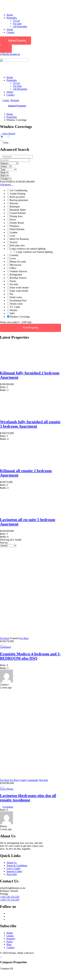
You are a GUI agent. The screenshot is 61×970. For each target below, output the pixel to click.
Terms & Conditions (17, 865)
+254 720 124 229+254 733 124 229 (9, 898)
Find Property (30, 327)
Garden (13, 232)
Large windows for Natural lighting (34, 252)
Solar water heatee (19, 287)
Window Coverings (20, 316)
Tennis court (16, 303)
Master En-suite (18, 261)
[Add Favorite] (1, 644)
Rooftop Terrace (18, 277)
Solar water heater (19, 290)
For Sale (17, 23)
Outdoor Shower (18, 271)
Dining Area (16, 216)
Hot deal (43, 780)
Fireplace (14, 226)
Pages (10, 941)
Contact (10, 32)
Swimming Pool (18, 300)
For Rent (4, 638)
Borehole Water (18, 209)
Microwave (15, 264)
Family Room (17, 222)
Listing (10, 935)
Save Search (8, 133)
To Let (16, 20)
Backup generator (19, 200)
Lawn (13, 258)
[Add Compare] (4, 644)
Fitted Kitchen (17, 229)
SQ (11, 294)
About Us (12, 862)
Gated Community (29, 780)
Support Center (14, 871)
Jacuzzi (13, 242)
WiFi (12, 313)
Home (10, 14)
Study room (16, 297)
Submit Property (17, 40)
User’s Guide (13, 868)
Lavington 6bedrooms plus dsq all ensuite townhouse (28, 797)
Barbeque (15, 206)
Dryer (13, 219)
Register (15, 100)
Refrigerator (16, 274)
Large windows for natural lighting (28, 248)
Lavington (8, 806)
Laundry (14, 255)
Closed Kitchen (18, 213)
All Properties (20, 26)
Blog (9, 944)
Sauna (13, 281)
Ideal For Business (19, 239)
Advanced (5, 184)
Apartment (5, 647)
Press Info (12, 874)
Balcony (14, 203)
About (10, 29)
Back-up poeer (17, 196)
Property (11, 938)
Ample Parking (17, 193)
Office (13, 268)
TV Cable (15, 307)
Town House (6, 788)
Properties (12, 17)
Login (6, 100)
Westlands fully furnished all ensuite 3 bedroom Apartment (30, 424)
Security (14, 284)
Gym (12, 235)
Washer (13, 310)
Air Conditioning (18, 190)
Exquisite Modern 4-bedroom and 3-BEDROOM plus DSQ (30, 656)
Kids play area (17, 245)
